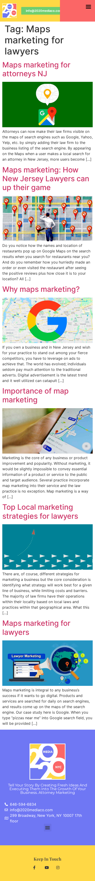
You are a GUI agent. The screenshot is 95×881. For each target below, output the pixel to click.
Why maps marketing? (41, 289)
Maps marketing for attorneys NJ (36, 69)
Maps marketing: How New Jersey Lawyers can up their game (45, 178)
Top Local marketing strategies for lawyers (40, 511)
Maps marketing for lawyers (36, 627)
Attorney (57, 792)
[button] (88, 6)
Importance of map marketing (35, 395)
